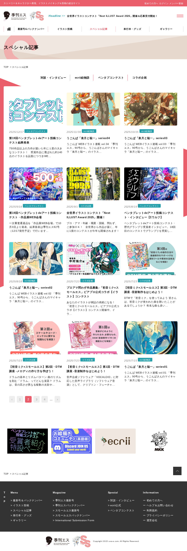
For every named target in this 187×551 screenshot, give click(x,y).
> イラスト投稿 (20, 505)
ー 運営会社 (150, 520)
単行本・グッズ (132, 29)
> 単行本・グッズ (21, 515)
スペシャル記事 (98, 29)
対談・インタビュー (53, 77)
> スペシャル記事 (21, 510)
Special (113, 492)
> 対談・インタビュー (121, 500)
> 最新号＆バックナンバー (27, 500)
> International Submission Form (73, 520)
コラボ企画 (139, 77)
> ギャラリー (18, 520)
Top (4, 496)
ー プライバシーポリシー (158, 515)
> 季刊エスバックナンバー (69, 505)
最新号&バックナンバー (31, 29)
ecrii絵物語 (82, 77)
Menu (14, 492)
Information (151, 492)
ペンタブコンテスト (111, 77)
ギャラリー (166, 29)
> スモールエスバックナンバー (71, 515)
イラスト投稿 (64, 29)
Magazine (59, 492)
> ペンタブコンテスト (121, 510)
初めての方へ (151, 3)
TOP (9, 29)
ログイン (164, 3)
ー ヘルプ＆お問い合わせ (158, 505)
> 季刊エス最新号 (63, 500)
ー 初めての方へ (153, 500)
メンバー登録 (176, 3)
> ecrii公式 (114, 505)
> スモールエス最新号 (66, 510)
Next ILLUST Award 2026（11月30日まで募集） (95, 16)
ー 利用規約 (150, 510)
